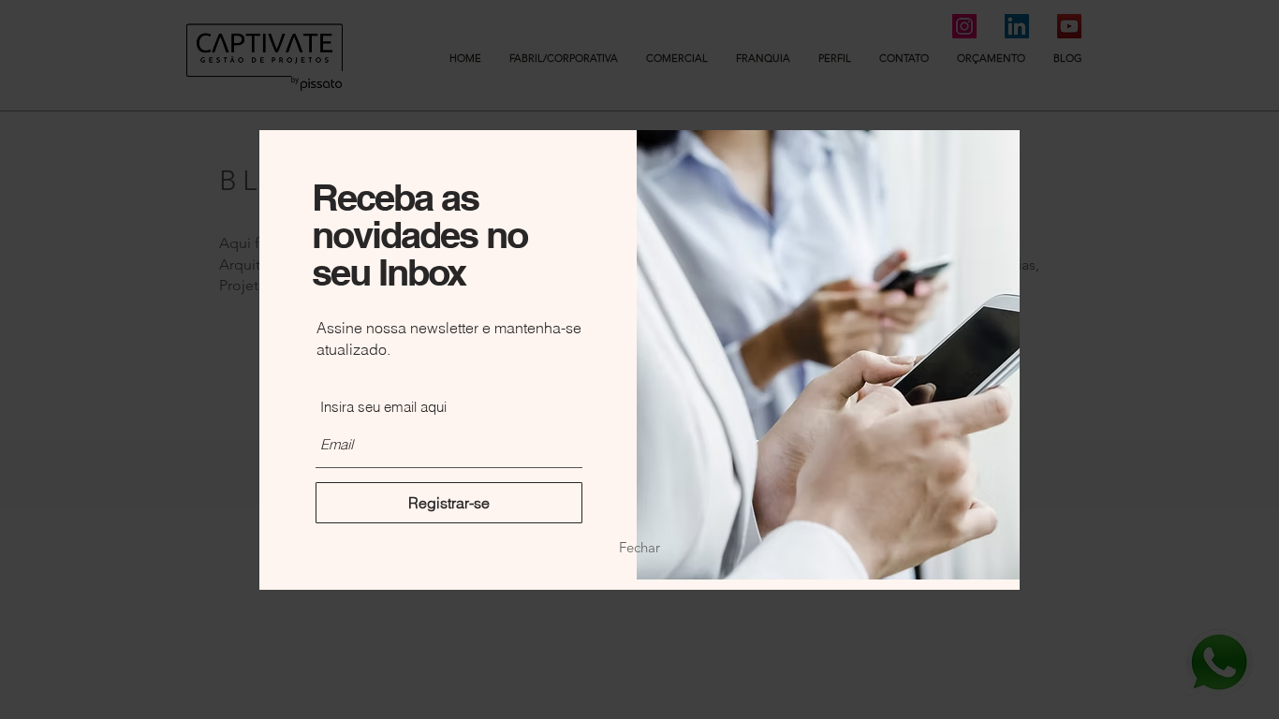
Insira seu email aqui (383, 407)
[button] (639, 546)
